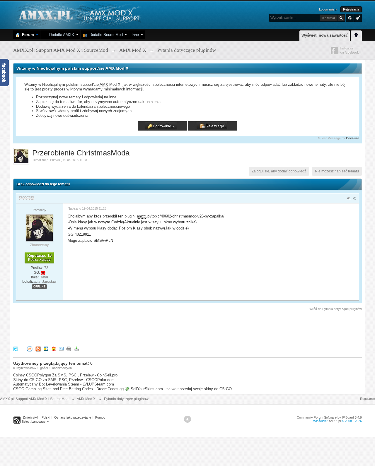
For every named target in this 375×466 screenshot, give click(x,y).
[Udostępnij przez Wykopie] (30, 348)
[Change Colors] (357, 17)
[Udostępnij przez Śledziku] (46, 348)
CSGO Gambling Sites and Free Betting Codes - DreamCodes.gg (68, 389)
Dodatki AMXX (60, 34)
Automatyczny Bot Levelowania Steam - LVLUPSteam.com (63, 384)
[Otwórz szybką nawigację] (356, 34)
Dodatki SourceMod (105, 34)
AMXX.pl (335, 421)
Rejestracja (351, 9)
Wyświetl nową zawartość (324, 35)
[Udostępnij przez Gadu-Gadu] (53, 348)
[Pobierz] (76, 348)
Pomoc (100, 417)
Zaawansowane (350, 18)
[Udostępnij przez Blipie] (38, 348)
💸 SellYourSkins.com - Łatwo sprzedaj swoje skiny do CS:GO (178, 389)
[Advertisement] (119, 327)
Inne (135, 34)
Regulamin (367, 398)
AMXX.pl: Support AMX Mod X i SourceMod (34, 399)
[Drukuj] (69, 348)
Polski (46, 417)
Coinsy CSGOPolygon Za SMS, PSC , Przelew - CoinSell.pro (65, 375)
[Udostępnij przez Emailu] (61, 348)
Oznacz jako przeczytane (72, 417)
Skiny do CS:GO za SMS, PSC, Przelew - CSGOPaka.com (64, 380)
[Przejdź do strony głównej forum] (78, 14)
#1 (349, 198)
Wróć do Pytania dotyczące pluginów (335, 309)
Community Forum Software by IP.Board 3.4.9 (329, 417)
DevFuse (352, 138)
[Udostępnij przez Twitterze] (15, 348)
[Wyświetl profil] (39, 227)
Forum (27, 34)
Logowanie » (328, 9)
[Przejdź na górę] (187, 419)
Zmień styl (30, 417)
